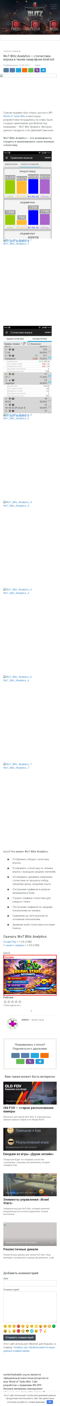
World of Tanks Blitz (14, 116)
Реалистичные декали (20, 1249)
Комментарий (11, 1289)
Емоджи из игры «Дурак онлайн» (28, 1154)
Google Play (9, 941)
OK (49, 1402)
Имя (5, 1278)
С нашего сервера (13, 945)
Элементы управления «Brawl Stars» (26, 1201)
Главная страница (11, 51)
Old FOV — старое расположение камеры (28, 1109)
